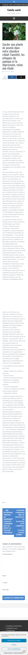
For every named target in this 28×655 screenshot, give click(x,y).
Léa (13, 71)
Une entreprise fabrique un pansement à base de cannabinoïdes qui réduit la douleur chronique (8, 521)
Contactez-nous (11, 628)
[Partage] (12, 77)
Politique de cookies (8, 652)
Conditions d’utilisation (18, 652)
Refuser (14, 645)
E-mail (5, 583)
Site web (5, 590)
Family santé (14, 10)
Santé (5, 502)
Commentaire (7, 554)
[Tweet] (21, 77)
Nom (4, 576)
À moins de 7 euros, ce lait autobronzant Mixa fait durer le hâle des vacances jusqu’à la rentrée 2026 (15, 5)
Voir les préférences (14, 649)
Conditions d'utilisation (14, 626)
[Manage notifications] (24, 651)
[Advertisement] (14, 95)
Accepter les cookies (14, 640)
